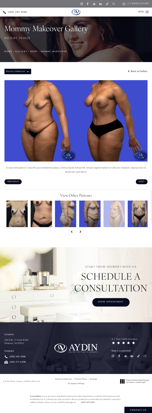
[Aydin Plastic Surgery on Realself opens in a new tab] (113, 3)
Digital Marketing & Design (137, 381)
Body (34, 51)
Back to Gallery (139, 71)
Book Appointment (111, 302)
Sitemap (93, 379)
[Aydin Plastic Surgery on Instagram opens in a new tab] (81, 3)
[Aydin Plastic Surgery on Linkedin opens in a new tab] (100, 3)
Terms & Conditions (63, 379)
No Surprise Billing (76, 383)
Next (142, 182)
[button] (147, 12)
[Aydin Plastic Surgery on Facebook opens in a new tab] (87, 3)
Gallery (21, 51)
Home (8, 51)
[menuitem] (81, 3)
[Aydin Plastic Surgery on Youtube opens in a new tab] (94, 3)
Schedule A (111, 279)
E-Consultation (138, 4)
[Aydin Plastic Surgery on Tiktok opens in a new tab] (106, 3)
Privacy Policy (81, 379)
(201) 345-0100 (87, 402)
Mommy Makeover (54, 51)
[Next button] (80, 232)
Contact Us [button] (138, 410)
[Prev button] (71, 232)
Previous (13, 182)
